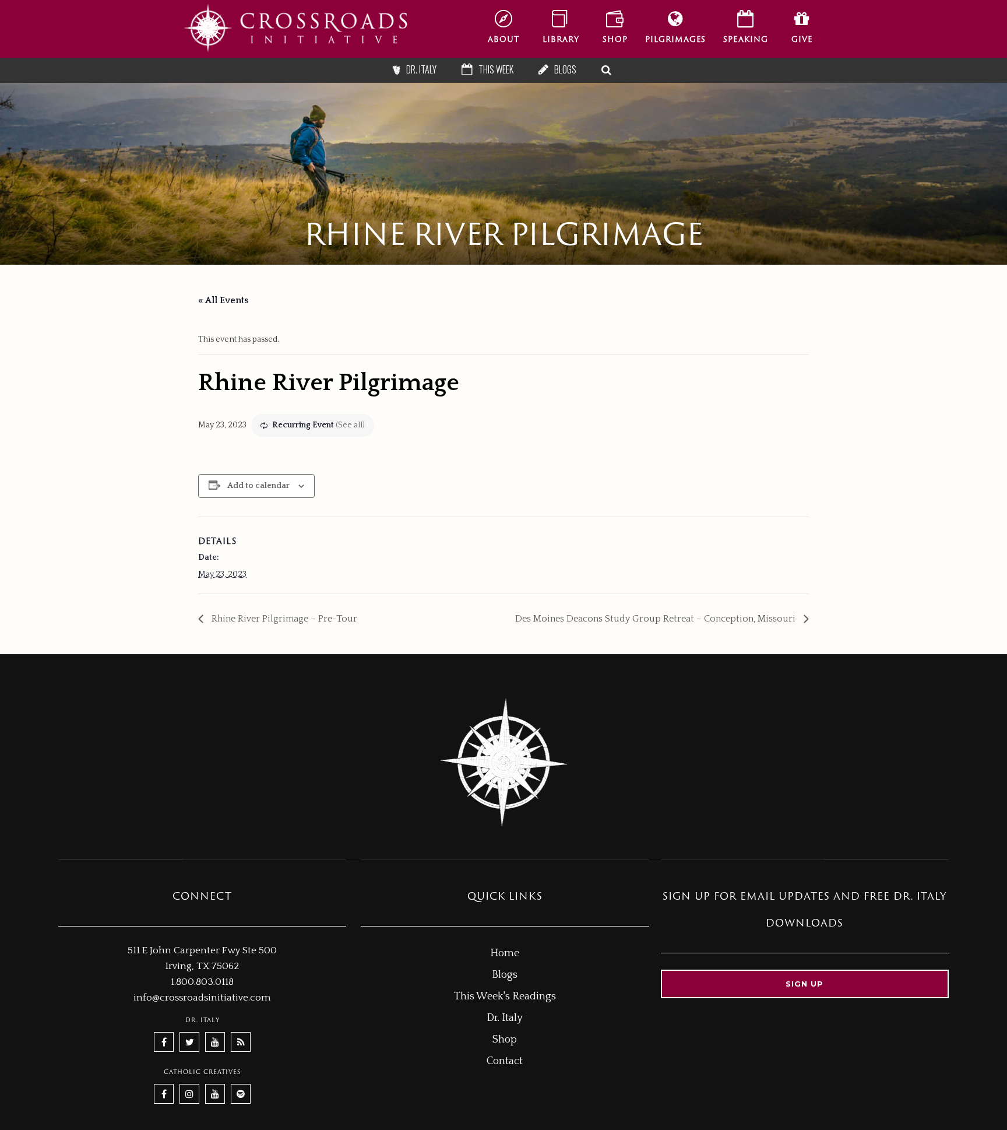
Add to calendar (258, 485)
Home (504, 953)
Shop (504, 1039)
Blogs (504, 975)
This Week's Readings (505, 996)
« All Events (223, 300)
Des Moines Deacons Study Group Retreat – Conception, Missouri (656, 618)
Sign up (804, 983)
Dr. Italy (505, 1018)
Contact (505, 1061)
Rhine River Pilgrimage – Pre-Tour (283, 618)
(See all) (350, 425)
